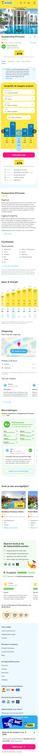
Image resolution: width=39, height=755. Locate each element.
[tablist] (18, 61)
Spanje (6, 42)
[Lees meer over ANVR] (5, 564)
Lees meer (9, 78)
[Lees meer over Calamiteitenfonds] (13, 702)
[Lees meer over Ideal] (13, 564)
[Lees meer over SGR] (9, 564)
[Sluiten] (34, 732)
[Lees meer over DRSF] (17, 564)
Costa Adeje (18, 42)
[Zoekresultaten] (21, 3)
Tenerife (11, 42)
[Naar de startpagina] (7, 3)
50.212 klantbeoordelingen (25, 576)
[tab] (3, 61)
